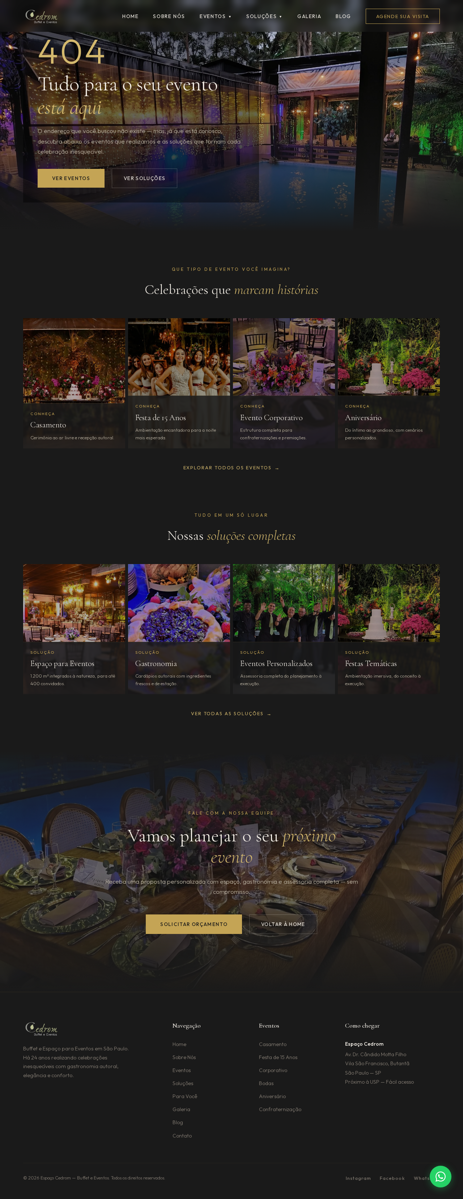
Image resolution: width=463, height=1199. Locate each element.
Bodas (266, 1083)
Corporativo (273, 1070)
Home (130, 16)
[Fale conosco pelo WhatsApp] (440, 1176)
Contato (182, 1135)
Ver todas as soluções (231, 713)
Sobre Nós (184, 1057)
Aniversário (272, 1096)
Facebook (392, 1178)
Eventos (216, 16)
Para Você (185, 1096)
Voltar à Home (283, 924)
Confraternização (280, 1109)
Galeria (309, 16)
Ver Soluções (144, 178)
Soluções (264, 16)
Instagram (358, 1178)
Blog (343, 16)
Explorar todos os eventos (231, 467)
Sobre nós (169, 16)
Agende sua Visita (402, 16)
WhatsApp (427, 1178)
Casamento (272, 1044)
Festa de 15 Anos (278, 1057)
